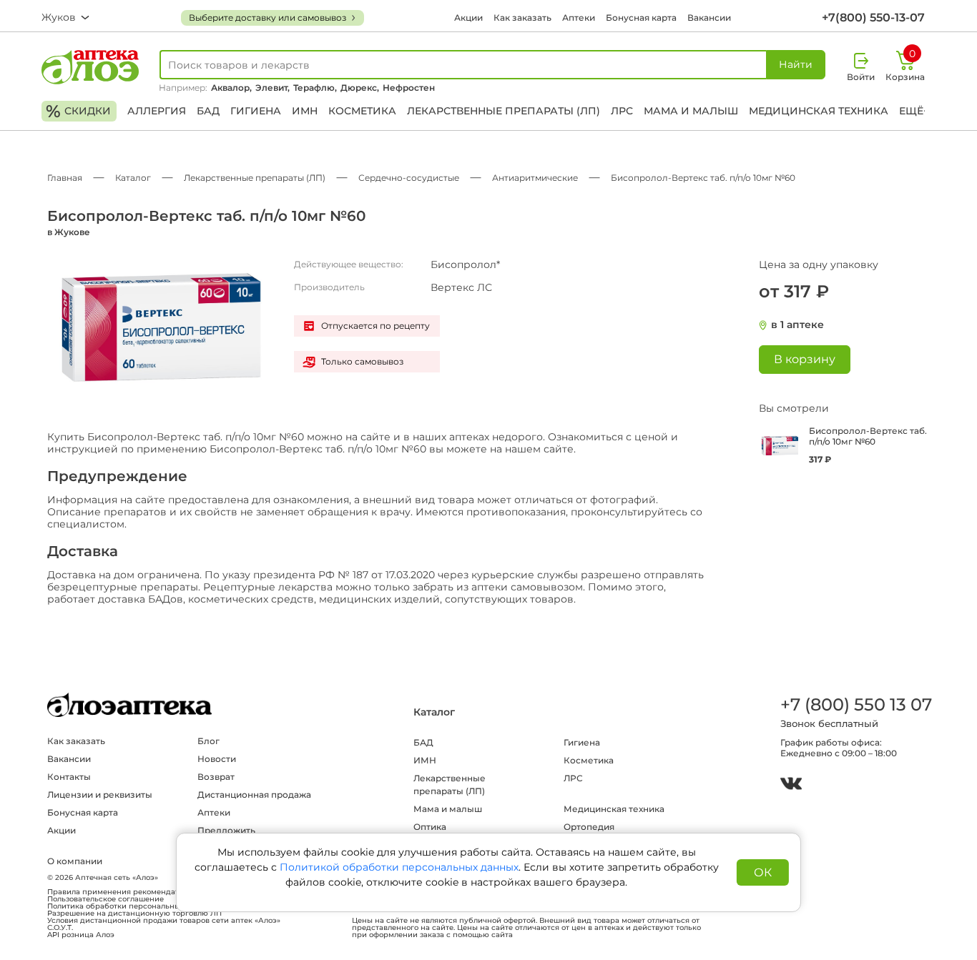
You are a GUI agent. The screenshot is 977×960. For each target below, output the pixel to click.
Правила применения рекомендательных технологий (149, 892)
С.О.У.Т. (60, 927)
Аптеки (578, 17)
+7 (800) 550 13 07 (855, 704)
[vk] (791, 785)
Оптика (429, 826)
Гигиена (255, 110)
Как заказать (522, 17)
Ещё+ (914, 110)
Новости (216, 758)
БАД (208, 110)
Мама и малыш (691, 110)
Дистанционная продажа (254, 794)
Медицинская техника (818, 110)
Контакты (69, 776)
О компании (74, 861)
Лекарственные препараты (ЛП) (503, 110)
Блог (208, 741)
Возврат (216, 776)
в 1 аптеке (797, 325)
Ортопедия (589, 826)
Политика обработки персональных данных (131, 906)
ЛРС (622, 110)
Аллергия (156, 110)
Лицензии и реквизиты (99, 794)
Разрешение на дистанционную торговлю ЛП (134, 913)
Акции (468, 17)
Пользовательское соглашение (105, 899)
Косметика (362, 110)
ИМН (305, 110)
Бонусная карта (641, 17)
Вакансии (709, 17)
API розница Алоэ (80, 935)
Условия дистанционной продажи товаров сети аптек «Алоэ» (163, 920)
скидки (78, 111)
